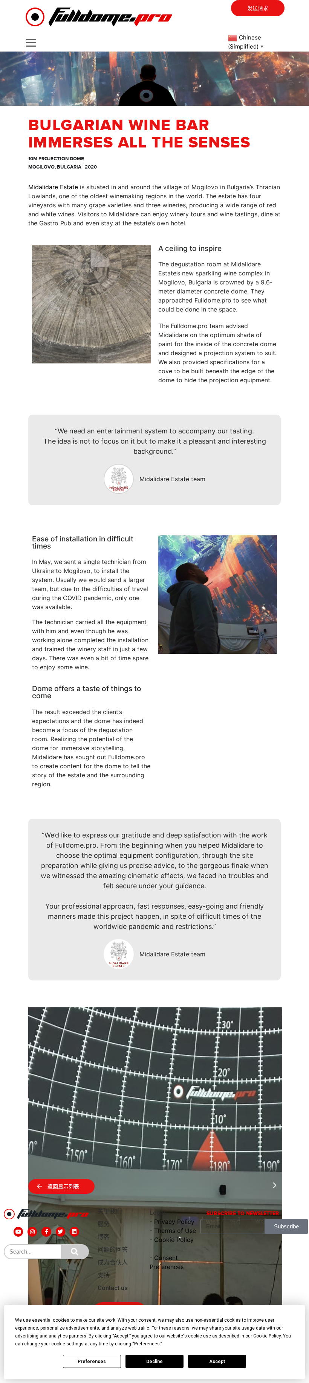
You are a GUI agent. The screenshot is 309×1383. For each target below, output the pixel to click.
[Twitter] (60, 1231)
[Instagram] (32, 1231)
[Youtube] (18, 1231)
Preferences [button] (147, 1344)
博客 (104, 1236)
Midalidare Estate (53, 187)
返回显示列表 (63, 1187)
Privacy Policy (174, 1221)
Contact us (113, 1288)
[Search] (74, 1251)
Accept (217, 1361)
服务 (104, 1224)
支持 (104, 1275)
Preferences (92, 1361)
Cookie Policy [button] (267, 1336)
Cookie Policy (174, 1239)
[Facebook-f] (46, 1231)
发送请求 (257, 8)
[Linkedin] (74, 1231)
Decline (154, 1361)
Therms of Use (175, 1230)
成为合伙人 (113, 1262)
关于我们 (110, 1211)
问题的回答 (113, 1249)
